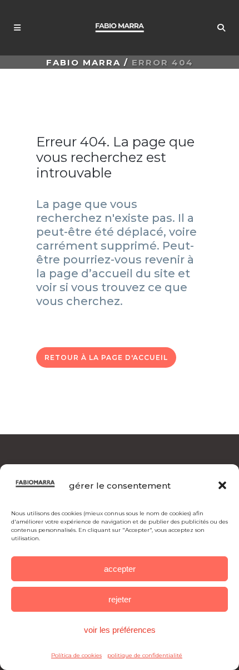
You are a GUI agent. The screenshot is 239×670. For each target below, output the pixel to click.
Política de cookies (76, 655)
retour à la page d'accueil (106, 357)
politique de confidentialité (144, 655)
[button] (222, 485)
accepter (120, 568)
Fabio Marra (83, 62)
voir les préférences (120, 630)
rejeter (119, 599)
